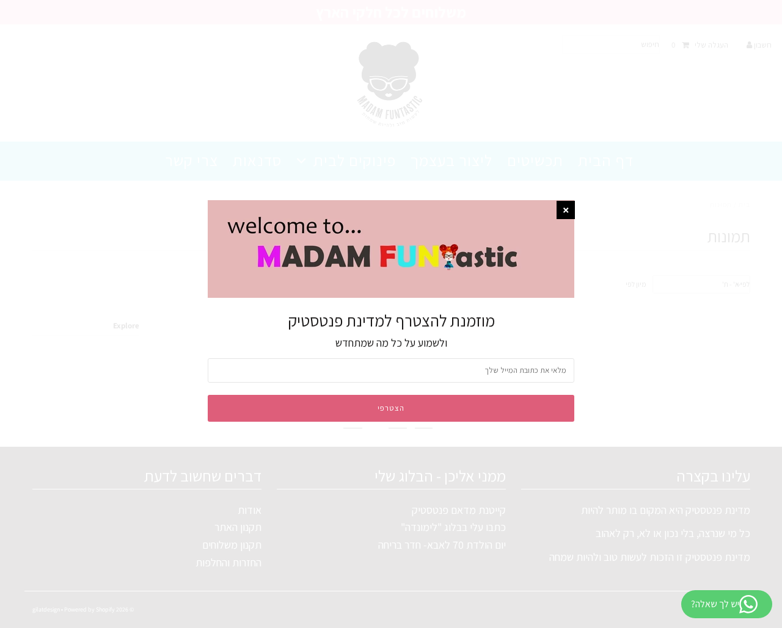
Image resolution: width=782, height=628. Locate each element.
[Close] (566, 210)
